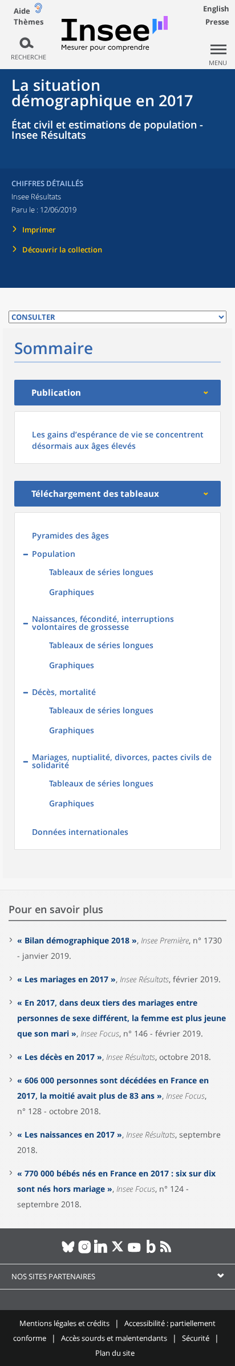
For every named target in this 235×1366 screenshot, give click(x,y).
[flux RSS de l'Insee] (167, 1251)
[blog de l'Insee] (151, 1251)
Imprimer (39, 229)
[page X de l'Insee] (118, 1251)
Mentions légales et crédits (64, 1323)
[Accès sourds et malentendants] (38, 10)
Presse (217, 22)
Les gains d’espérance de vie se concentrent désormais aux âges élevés (118, 440)
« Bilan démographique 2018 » (77, 940)
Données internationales (80, 831)
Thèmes (28, 22)
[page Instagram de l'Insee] (85, 1251)
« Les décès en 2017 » (59, 1056)
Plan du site (115, 1353)
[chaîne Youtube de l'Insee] (134, 1251)
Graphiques (71, 591)
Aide (22, 11)
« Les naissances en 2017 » (69, 1134)
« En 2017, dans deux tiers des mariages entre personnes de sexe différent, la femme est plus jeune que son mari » (121, 1018)
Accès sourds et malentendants (114, 1338)
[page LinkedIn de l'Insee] (101, 1251)
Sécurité (195, 1338)
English (216, 8)
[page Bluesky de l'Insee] (68, 1251)
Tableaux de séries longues (101, 572)
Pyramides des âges (70, 535)
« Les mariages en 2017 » (66, 979)
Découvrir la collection (62, 249)
